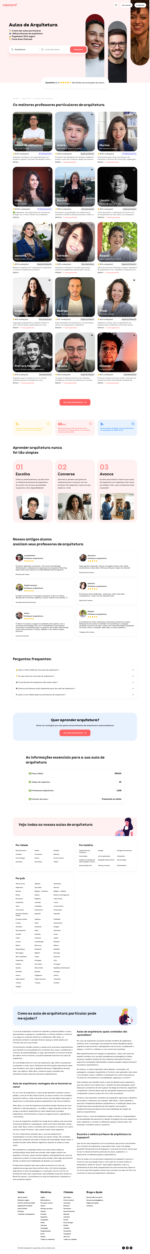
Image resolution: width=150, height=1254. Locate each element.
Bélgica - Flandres (41, 891)
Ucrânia (56, 983)
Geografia (44, 1220)
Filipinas (38, 919)
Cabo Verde (58, 898)
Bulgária (38, 898)
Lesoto (18, 941)
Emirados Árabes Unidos (22, 914)
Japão (56, 938)
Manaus (56, 854)
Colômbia (38, 906)
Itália (18, 938)
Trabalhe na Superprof (26, 1214)
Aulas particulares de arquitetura (43, 98)
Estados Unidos (21, 919)
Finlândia (57, 919)
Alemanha (57, 884)
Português (44, 1228)
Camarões (19, 902)
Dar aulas (126, 5)
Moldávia (38, 949)
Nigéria (37, 953)
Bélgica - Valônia (60, 891)
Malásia (57, 941)
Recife (37, 858)
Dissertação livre (85, 865)
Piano (43, 1222)
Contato (89, 1206)
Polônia (18, 964)
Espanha (57, 913)
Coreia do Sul (58, 906)
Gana (37, 923)
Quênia (18, 968)
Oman (37, 956)
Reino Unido (39, 968)
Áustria (56, 887)
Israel (56, 934)
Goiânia (66, 1228)
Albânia (37, 884)
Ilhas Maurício (21, 930)
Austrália (38, 887)
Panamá (57, 956)
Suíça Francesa (40, 979)
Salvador (19, 862)
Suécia (56, 975)
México (56, 945)
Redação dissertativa (106, 860)
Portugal (57, 964)
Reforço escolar (26, 98)
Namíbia (57, 949)
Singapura (38, 975)
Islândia (38, 934)
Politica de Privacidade (26, 1203)
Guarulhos (67, 1231)
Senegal (57, 971)
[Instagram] (131, 1248)
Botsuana (19, 898)
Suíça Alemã (20, 979)
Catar (56, 902)
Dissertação (121, 860)
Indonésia (57, 930)
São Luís (67, 1236)
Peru (55, 960)
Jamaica (38, 938)
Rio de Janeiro (59, 858)
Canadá (38, 902)
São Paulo (38, 862)
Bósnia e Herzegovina (61, 895)
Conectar (140, 5)
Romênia (19, 971)
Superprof (15, 98)
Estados (21, 1211)
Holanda (19, 927)
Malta (18, 945)
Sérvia (18, 975)
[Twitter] (127, 1248)
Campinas (67, 1234)
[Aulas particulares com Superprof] (10, 5)
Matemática (122, 865)
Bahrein (18, 891)
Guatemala (58, 923)
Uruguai (18, 986)
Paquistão (19, 960)
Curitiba (19, 854)
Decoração (83, 856)
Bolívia (37, 895)
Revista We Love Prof (94, 1197)
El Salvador (58, 910)
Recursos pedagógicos (94, 1200)
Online (56, 862)
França (18, 923)
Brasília (56, 850)
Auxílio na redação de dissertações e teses (87, 861)
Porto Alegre (20, 858)
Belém (37, 850)
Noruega (57, 953)
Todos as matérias (48, 1239)
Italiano (44, 1225)
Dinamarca (39, 910)
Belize (18, 895)
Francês (43, 1214)
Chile (17, 906)
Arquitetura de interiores (84, 851)
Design (100, 850)
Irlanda (18, 934)
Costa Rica (20, 910)
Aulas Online (22, 1208)
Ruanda (37, 971)
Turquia (37, 983)
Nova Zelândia (21, 956)
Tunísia (18, 983)
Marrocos (38, 945)
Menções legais (23, 1200)
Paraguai (38, 960)
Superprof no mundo (25, 1206)
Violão (43, 1211)
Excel (43, 1234)
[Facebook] (123, 1248)
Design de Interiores (124, 850)
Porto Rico (38, 964)
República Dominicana (62, 968)
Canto (43, 1206)
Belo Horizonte (21, 850)
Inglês (43, 1197)
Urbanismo (121, 856)
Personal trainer (47, 1203)
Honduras (38, 927)
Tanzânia (57, 979)
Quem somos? (23, 1197)
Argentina (19, 887)
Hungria (56, 927)
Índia (36, 930)
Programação (46, 1231)
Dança (43, 1236)
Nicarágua (19, 953)
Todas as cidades (70, 1239)
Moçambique (20, 949)
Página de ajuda (92, 1203)
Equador (38, 913)
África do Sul (20, 884)
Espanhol (44, 1217)
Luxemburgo (39, 941)
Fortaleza (38, 854)
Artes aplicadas (104, 856)
